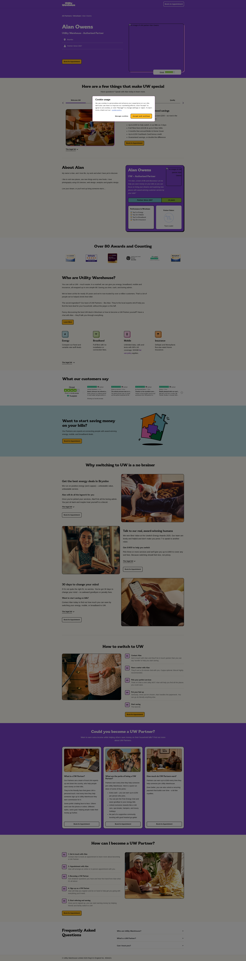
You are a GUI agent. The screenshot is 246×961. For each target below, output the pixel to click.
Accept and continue (141, 116)
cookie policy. (117, 110)
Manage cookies (121, 116)
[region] (123, 108)
